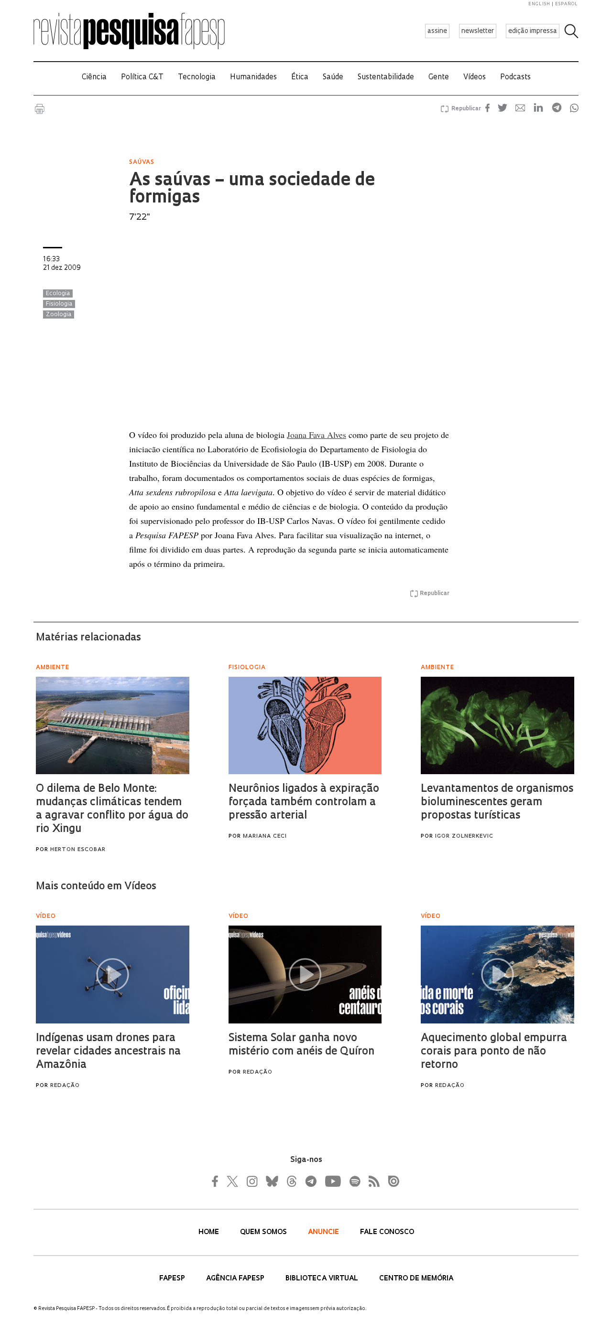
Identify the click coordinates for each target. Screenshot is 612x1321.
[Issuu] (390, 1181)
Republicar (464, 109)
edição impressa (532, 31)
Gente (438, 77)
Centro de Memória (416, 1278)
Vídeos (474, 77)
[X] (233, 1181)
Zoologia (58, 315)
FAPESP (173, 1278)
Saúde (333, 77)
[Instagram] (251, 1181)
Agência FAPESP (236, 1278)
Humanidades (253, 77)
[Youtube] (332, 1181)
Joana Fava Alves (316, 434)
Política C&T (142, 77)
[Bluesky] (271, 1181)
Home (209, 1232)
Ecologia (58, 294)
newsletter (477, 31)
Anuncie (324, 1232)
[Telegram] (310, 1181)
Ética (299, 77)
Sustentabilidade (386, 77)
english (539, 4)
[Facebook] (217, 1181)
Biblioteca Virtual (322, 1278)
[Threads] (291, 1181)
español (566, 4)
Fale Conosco (387, 1232)
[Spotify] (354, 1181)
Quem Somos (264, 1232)
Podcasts (515, 77)
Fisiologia (59, 304)
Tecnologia (197, 77)
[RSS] (371, 1181)
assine (437, 31)
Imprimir (39, 109)
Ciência (94, 77)
